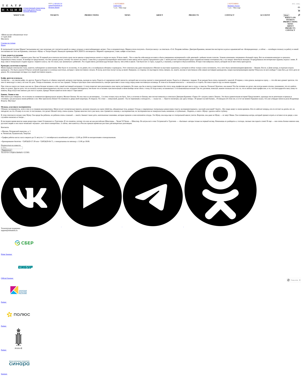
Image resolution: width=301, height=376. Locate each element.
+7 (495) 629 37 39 (57, 3)
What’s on (19, 15)
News (127, 15)
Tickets (54, 15)
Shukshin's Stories (234, 6)
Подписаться (6, 150)
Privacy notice (294, 280)
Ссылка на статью (8, 43)
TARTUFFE (117, 6)
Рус (293, 4)
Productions (92, 15)
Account (265, 15)
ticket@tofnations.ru (55, 5)
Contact (229, 15)
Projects (194, 15)
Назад (3, 45)
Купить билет (54, 7)
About (159, 15)
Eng (298, 4)
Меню (286, 15)
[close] (299, 280)
